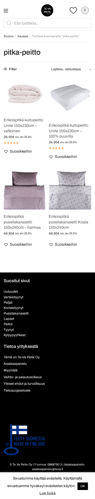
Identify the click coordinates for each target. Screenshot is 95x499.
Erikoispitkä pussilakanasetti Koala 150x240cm (68, 221)
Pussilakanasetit (16, 313)
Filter (12, 69)
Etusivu (9, 36)
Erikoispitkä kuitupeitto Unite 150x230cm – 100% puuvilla (68, 130)
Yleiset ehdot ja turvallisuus (24, 383)
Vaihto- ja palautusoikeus (23, 377)
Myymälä (11, 370)
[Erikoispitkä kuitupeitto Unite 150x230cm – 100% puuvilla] (70, 97)
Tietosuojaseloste (17, 390)
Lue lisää (47, 493)
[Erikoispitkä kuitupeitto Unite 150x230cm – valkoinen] (25, 94)
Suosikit (73, 10)
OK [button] (82, 486)
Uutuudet (11, 291)
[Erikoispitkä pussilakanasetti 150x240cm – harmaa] (25, 188)
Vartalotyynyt (13, 297)
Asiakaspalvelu (15, 364)
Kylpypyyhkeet (15, 335)
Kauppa (23, 36)
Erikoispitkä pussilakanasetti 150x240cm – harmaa (22, 221)
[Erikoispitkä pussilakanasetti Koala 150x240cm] (70, 188)
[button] (18, 151)
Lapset (9, 319)
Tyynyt (9, 330)
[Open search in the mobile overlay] (47, 23)
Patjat (8, 302)
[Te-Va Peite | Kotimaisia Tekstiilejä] (47, 10)
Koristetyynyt (13, 308)
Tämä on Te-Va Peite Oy (22, 357)
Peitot (8, 324)
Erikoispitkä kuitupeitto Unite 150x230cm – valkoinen (23, 125)
